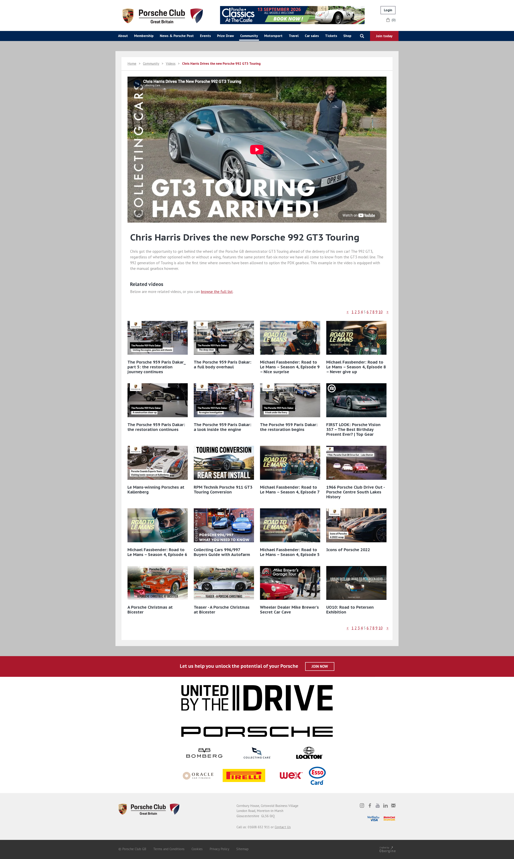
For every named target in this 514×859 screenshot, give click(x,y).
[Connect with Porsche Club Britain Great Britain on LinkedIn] (385, 805)
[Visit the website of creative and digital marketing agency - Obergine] (387, 849)
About (123, 35)
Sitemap (242, 849)
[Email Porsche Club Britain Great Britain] (393, 805)
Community (249, 35)
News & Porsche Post (177, 35)
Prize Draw (225, 35)
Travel (294, 35)
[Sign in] (388, 10)
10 (380, 311)
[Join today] (384, 36)
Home (131, 63)
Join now (320, 666)
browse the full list (217, 291)
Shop (347, 35)
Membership (144, 35)
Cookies (197, 849)
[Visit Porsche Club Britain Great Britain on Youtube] (377, 805)
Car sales (312, 35)
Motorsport (273, 35)
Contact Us (283, 827)
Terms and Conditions (169, 849)
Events (205, 35)
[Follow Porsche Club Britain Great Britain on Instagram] (362, 805)
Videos (170, 63)
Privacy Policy (219, 849)
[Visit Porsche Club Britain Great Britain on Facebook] (370, 805)
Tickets (331, 35)
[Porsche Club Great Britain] (162, 15)
